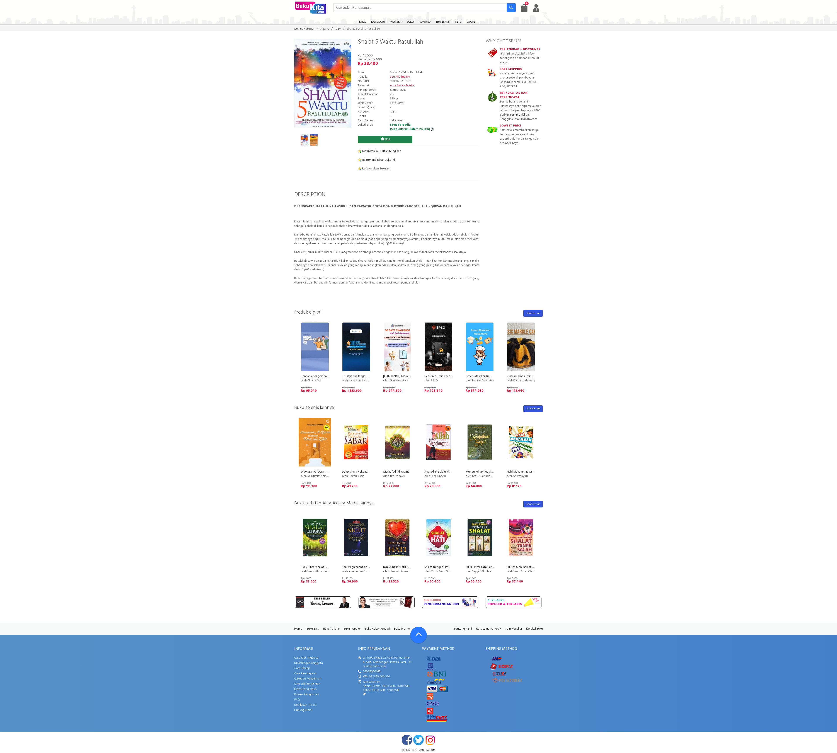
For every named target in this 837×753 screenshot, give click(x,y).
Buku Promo (402, 628)
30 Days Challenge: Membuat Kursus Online (369, 376)
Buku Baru (312, 628)
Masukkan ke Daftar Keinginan (381, 151)
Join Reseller (513, 628)
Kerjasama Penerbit (488, 628)
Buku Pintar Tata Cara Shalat (484, 567)
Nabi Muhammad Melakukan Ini (527, 471)
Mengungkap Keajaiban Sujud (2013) (489, 471)
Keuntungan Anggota (308, 663)
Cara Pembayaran (305, 673)
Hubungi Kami (303, 710)
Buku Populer (352, 628)
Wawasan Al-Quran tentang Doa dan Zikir (327, 471)
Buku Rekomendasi (377, 628)
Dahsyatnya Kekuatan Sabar (360, 471)
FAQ (297, 699)
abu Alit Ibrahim (400, 76)
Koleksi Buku (534, 628)
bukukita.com (426, 750)
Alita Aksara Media (402, 85)
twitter (418, 739)
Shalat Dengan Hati (436, 567)
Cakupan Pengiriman (307, 678)
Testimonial (517, 114)
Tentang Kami (463, 628)
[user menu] (536, 8)
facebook (406, 739)
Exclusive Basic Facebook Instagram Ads (450, 376)
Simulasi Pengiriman (307, 683)
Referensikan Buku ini (375, 168)
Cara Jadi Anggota (306, 657)
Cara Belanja (302, 668)
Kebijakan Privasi (305, 704)
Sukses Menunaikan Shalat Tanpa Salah (531, 567)
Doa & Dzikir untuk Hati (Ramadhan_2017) (410, 567)
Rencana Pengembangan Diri (319, 376)
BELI (387, 139)
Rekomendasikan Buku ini (378, 159)
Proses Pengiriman (306, 694)
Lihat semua (533, 313)
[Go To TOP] (418, 635)
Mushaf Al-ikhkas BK (396, 471)
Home (298, 628)
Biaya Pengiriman (305, 689)
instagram (430, 739)
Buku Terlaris (331, 628)
